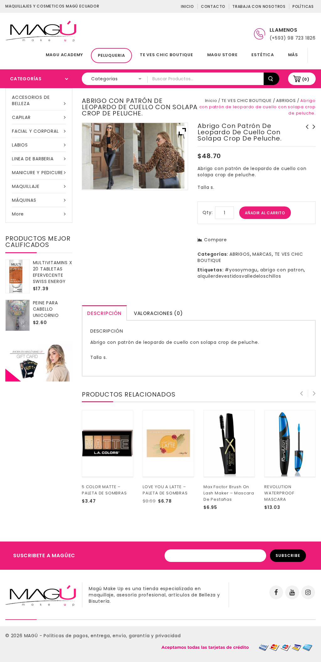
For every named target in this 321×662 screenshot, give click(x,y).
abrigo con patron (282, 270)
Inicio (187, 6)
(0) (305, 79)
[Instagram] (308, 592)
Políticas (303, 6)
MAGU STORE (222, 55)
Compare (215, 240)
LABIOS (20, 145)
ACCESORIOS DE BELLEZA (31, 100)
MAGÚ (31, 636)
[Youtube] (292, 592)
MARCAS (262, 254)
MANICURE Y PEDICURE (37, 172)
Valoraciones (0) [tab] (158, 313)
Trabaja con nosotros (259, 6)
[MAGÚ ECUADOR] (41, 31)
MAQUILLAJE (25, 186)
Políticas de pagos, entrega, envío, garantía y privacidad (112, 636)
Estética (262, 55)
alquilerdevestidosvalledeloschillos (239, 276)
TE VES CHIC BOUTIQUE (166, 55)
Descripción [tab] (104, 313)
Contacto (213, 6)
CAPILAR (21, 117)
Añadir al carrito (265, 213)
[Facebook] (276, 592)
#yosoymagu (241, 270)
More (18, 214)
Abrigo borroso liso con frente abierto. (305, 133)
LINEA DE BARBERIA (33, 159)
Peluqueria (111, 55)
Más (293, 55)
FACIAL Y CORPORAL (35, 131)
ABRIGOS (286, 101)
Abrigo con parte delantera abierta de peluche (312, 133)
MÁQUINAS (24, 200)
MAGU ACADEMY (64, 55)
